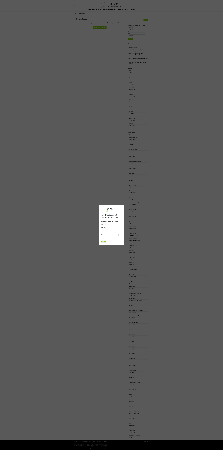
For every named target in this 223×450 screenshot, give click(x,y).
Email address (104, 238)
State (102, 234)
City (101, 231)
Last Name (103, 227)
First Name (103, 224)
